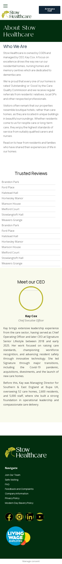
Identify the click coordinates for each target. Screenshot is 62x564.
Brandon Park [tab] (10, 182)
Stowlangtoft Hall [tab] (12, 214)
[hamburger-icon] (5, 6)
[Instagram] (19, 517)
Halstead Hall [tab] (10, 193)
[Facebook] (9, 517)
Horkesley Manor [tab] (12, 198)
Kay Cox (31, 316)
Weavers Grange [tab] (12, 220)
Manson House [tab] (11, 203)
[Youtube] (40, 517)
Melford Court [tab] (10, 209)
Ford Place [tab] (8, 187)
